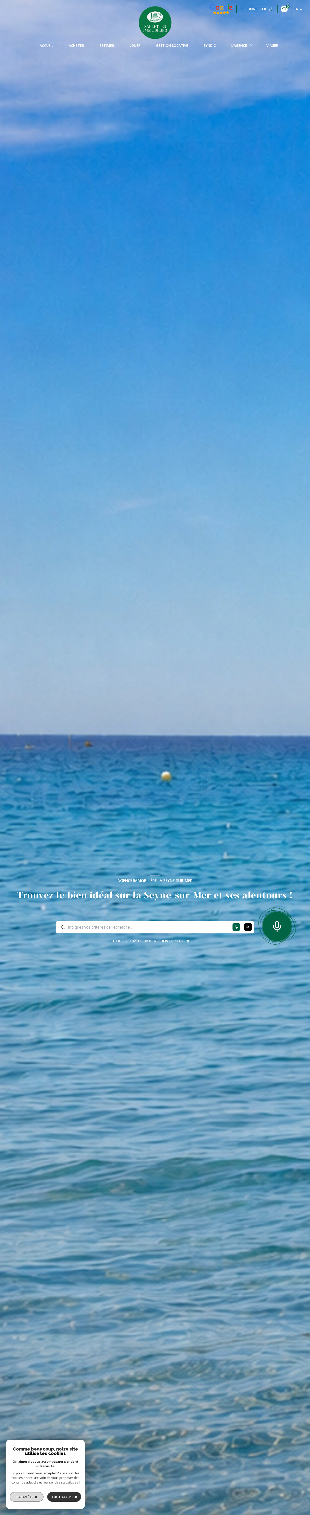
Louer (135, 45)
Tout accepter (64, 1497)
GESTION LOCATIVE (172, 45)
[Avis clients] (221, 9)
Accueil (46, 45)
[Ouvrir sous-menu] (251, 45)
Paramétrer (26, 1497)
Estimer (107, 45)
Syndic (210, 45)
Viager (272, 45)
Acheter (76, 45)
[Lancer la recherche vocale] (277, 925)
